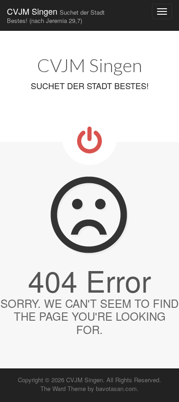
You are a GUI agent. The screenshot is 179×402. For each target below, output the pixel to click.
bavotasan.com (116, 388)
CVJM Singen (56, 15)
